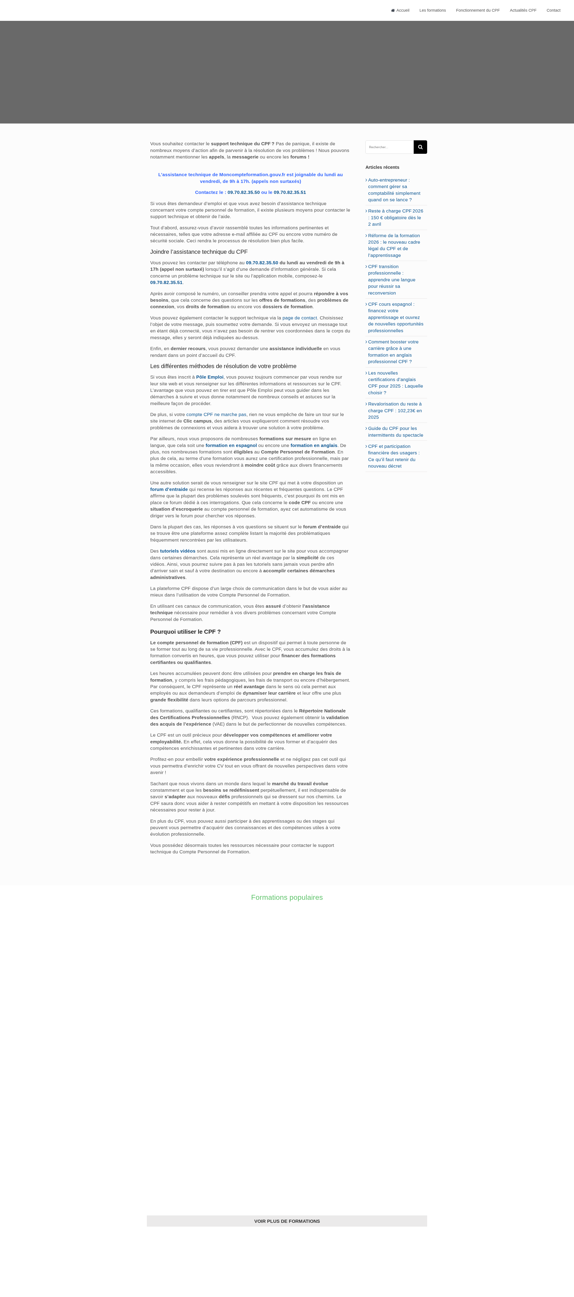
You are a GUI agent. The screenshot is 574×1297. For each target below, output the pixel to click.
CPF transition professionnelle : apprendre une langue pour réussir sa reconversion (391, 279)
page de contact (300, 317)
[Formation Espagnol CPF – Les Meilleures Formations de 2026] (322, 1013)
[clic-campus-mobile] (396, 484)
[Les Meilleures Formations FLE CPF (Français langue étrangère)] (322, 1089)
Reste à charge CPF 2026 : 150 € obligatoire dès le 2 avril (395, 217)
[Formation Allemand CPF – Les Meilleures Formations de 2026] (180, 1013)
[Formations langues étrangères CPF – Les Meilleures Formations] (180, 1089)
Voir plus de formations (287, 1221)
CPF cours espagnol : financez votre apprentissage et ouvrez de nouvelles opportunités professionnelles (396, 317)
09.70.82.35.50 (244, 192)
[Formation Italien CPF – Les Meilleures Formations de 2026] (322, 937)
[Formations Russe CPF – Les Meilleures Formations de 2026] (322, 1165)
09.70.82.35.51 (290, 192)
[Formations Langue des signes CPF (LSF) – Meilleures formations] (180, 1165)
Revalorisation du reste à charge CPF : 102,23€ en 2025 (395, 410)
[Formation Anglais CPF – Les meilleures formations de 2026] (180, 937)
